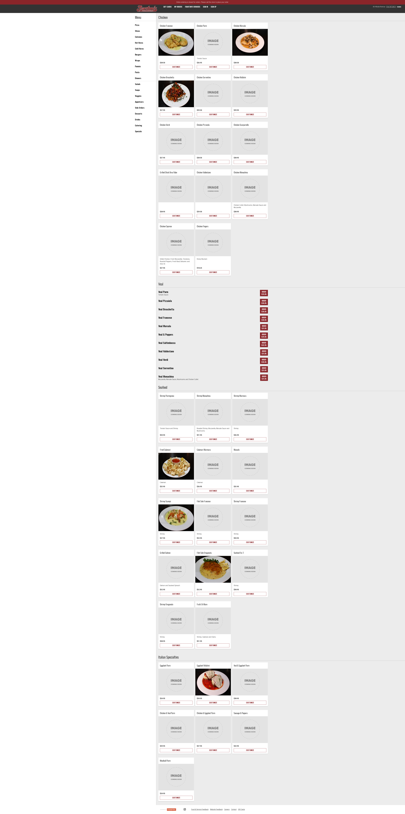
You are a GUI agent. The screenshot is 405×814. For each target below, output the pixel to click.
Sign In (205, 6)
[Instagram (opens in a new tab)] (183, 809)
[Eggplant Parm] (176, 682)
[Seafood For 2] (250, 569)
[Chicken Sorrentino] (213, 93)
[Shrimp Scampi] (176, 517)
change (399, 7)
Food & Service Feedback (200, 809)
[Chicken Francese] (176, 42)
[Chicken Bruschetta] (176, 93)
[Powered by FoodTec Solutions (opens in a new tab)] (168, 809)
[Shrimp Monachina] (213, 412)
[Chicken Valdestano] (213, 188)
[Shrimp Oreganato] (176, 620)
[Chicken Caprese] (176, 242)
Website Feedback (216, 809)
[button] (147, 9)
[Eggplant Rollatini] (213, 682)
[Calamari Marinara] (213, 466)
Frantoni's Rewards (192, 6)
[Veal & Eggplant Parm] (250, 682)
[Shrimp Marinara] (250, 412)
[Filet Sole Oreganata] (213, 569)
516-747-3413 (391, 7)
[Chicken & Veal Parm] (176, 729)
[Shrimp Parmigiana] (176, 412)
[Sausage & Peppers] (250, 729)
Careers (227, 809)
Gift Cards (241, 809)
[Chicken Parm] (213, 42)
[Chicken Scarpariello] (250, 141)
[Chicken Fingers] (213, 242)
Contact (234, 809)
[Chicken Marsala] (250, 42)
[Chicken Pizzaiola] (213, 141)
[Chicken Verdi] (176, 141)
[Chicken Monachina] (250, 188)
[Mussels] (250, 466)
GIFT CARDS (167, 6)
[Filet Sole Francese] (213, 517)
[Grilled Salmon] (176, 569)
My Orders (178, 6)
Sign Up (213, 6)
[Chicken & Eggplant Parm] (213, 729)
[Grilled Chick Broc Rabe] (176, 188)
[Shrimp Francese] (250, 517)
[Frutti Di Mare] (213, 620)
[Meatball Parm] (176, 777)
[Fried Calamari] (176, 466)
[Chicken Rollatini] (250, 93)
